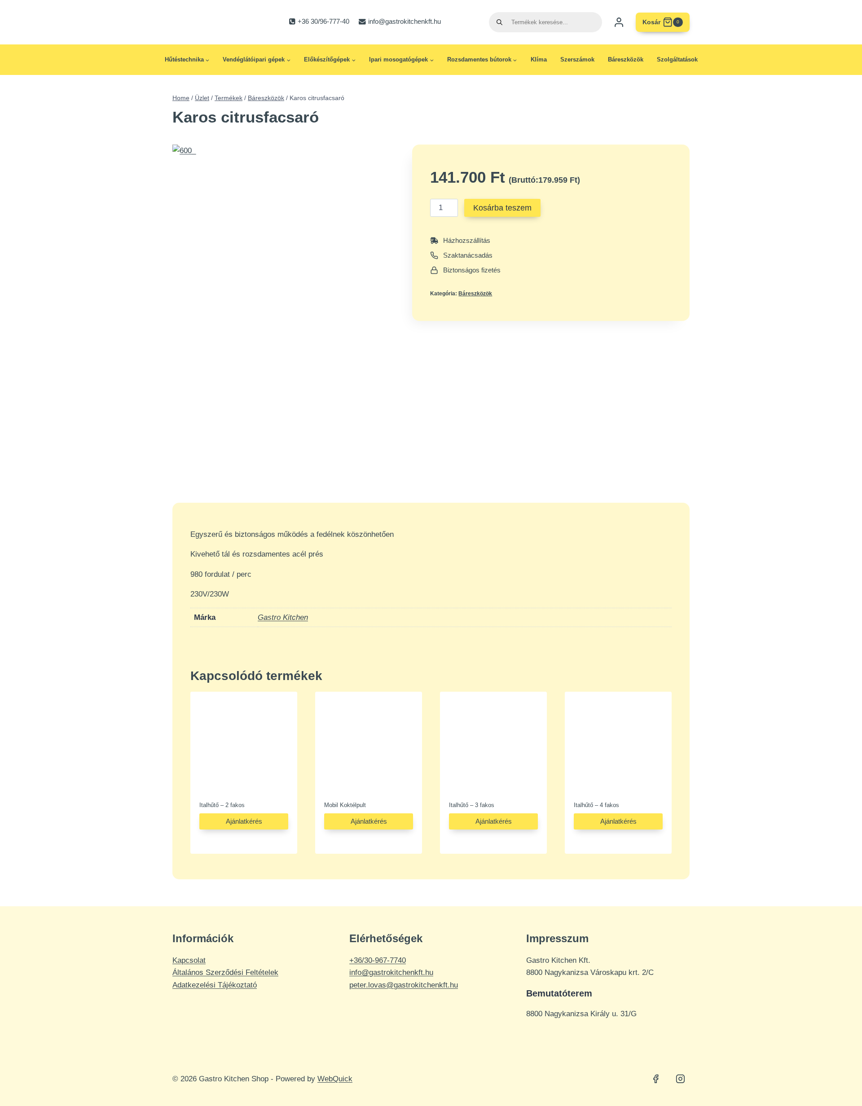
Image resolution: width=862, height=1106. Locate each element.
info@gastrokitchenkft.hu (391, 972)
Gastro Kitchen (283, 617)
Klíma (539, 59)
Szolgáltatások (677, 59)
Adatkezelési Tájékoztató (214, 985)
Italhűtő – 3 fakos (471, 805)
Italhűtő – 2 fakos (222, 805)
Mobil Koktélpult (345, 805)
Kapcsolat (189, 960)
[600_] (285, 312)
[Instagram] (680, 1079)
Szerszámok (577, 59)
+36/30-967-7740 (377, 960)
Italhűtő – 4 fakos (596, 805)
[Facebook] (655, 1079)
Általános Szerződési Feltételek (225, 972)
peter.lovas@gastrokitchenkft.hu (403, 985)
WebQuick (334, 1079)
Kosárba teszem (502, 207)
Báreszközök (625, 59)
